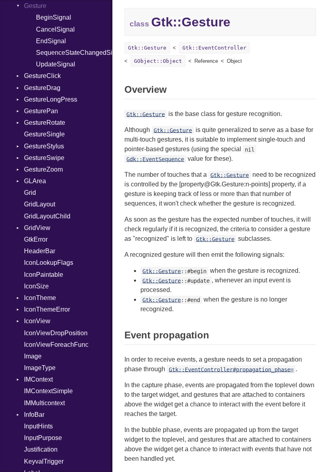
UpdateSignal (55, 64)
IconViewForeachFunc (56, 344)
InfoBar (34, 414)
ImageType (40, 367)
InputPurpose (43, 437)
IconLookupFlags (48, 262)
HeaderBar (39, 251)
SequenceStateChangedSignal (74, 52)
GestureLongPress (50, 99)
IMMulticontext (44, 403)
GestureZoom (43, 169)
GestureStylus (44, 146)
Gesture (35, 5)
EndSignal (51, 41)
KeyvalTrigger (44, 461)
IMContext (38, 379)
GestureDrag (42, 87)
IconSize (36, 286)
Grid (30, 192)
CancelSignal (55, 29)
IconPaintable (43, 274)
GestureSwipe (44, 157)
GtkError (36, 239)
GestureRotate (44, 122)
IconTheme (40, 297)
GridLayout (39, 204)
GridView (37, 227)
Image (33, 356)
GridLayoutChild (47, 216)
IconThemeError (47, 309)
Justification (41, 449)
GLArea (35, 181)
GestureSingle (44, 134)
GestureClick (42, 75)
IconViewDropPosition (56, 333)
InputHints (38, 426)
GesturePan (41, 111)
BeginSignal (53, 17)
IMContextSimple (48, 391)
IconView (37, 321)
